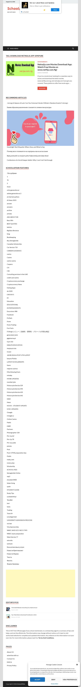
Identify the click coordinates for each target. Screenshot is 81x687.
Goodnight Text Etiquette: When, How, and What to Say (26, 147)
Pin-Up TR (10, 439)
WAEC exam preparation (15, 534)
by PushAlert (26, 12)
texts (8, 507)
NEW (9, 399)
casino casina (11, 261)
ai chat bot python (13, 197)
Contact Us (11, 659)
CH (8, 267)
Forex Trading (11, 325)
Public (9, 456)
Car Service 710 (12, 247)
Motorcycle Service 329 (15, 385)
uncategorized (12, 517)
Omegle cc (10, 416)
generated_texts (12, 335)
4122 (8, 187)
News (9, 402)
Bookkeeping (11, 237)
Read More (42, 88)
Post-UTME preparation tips (16, 453)
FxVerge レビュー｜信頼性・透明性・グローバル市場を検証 (28, 331)
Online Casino (12, 419)
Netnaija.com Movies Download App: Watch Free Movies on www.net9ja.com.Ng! (55, 67)
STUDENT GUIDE (13, 490)
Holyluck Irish (11, 348)
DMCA (9, 662)
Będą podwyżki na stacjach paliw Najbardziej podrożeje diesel (27, 156)
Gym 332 (10, 342)
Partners (10, 429)
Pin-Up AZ (10, 436)
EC (8, 298)
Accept (37, 679)
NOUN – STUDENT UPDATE (17, 406)
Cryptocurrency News (14, 284)
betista (9, 227)
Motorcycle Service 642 (15, 395)
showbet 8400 (12, 480)
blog (8, 234)
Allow (55, 10)
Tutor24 (9, 513)
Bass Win (10, 220)
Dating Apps (11, 288)
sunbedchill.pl (11, 496)
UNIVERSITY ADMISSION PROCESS (19, 520)
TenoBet (10, 500)
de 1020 (9, 291)
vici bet (9, 523)
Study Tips (10, 493)
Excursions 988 (12, 311)
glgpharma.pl (11, 338)
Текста (9, 557)
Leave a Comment (43, 72)
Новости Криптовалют (15, 550)
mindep (9, 375)
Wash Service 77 (12, 537)
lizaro (9, 365)
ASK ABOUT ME (12, 217)
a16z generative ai (13, 190)
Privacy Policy (54, 683)
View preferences (70, 679)
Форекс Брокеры (13, 564)
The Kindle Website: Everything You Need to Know (24, 607)
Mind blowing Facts (13, 372)
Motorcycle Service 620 (15, 392)
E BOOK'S (10, 294)
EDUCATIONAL (12, 305)
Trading (9, 510)
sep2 (8, 476)
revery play (10, 463)
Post (8, 449)
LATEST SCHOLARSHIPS (15, 362)
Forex (9, 321)
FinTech (9, 318)
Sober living (11, 483)
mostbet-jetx (11, 382)
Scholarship (11, 466)
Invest (9, 352)
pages (9, 426)
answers (10, 207)
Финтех (9, 560)
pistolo (9, 446)
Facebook (10, 315)
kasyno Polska (12, 358)
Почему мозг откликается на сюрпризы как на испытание (27, 151)
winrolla (9, 540)
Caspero (10, 264)
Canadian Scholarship (14, 244)
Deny (53, 679)
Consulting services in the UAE (17, 274)
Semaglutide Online (13, 473)
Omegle (9, 412)
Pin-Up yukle (11, 443)
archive (9, 210)
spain (9, 486)
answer (9, 203)
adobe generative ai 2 (14, 193)
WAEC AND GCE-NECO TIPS (17, 530)
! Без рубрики (12, 173)
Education (10, 301)
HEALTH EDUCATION (14, 345)
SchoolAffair (18, 8)
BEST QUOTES (12, 224)
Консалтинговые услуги (15, 547)
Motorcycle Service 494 (15, 389)
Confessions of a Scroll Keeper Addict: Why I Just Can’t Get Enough (29, 160)
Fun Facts (10, 328)
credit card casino (13, 278)
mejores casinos (12, 369)
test (8, 503)
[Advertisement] (40, 31)
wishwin (10, 544)
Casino (9, 257)
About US (10, 652)
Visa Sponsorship (13, 527)
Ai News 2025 (11, 200)
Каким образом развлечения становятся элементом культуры (29, 107)
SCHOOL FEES (12, 470)
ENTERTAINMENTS (42, 62)
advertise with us (12, 655)
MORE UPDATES (13, 379)
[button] (77, 665)
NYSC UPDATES (12, 409)
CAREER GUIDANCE (14, 251)
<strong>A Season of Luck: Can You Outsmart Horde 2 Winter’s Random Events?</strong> (37, 103)
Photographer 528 (13, 432)
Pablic (9, 422)
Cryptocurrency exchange (15, 281)
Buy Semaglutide (12, 241)
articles (9, 214)
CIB (8, 271)
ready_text (10, 459)
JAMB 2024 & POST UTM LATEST (18, 355)
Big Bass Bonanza (13, 230)
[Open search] (73, 48)
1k (8, 180)
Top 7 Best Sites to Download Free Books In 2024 (23, 615)
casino (9, 254)
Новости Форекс (13, 554)
